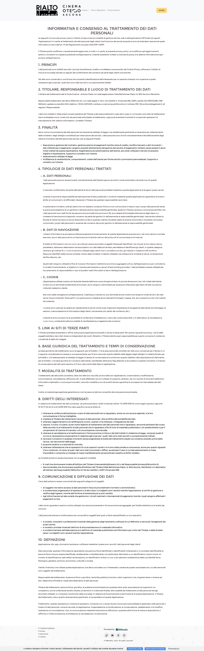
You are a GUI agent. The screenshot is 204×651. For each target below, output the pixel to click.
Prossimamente (113, 10)
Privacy (42, 631)
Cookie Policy (48, 321)
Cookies (42, 637)
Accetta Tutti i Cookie (135, 648)
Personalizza (173, 649)
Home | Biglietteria (98, 10)
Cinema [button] (85, 10)
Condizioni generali (47, 628)
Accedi (161, 10)
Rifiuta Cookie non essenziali (155, 648)
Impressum (43, 634)
